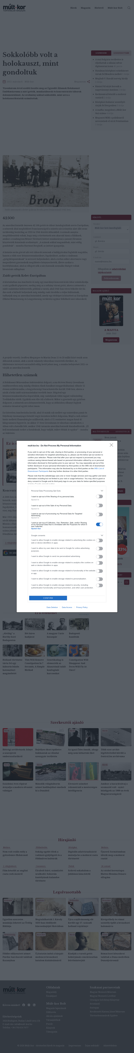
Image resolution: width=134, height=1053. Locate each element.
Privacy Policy (82, 607)
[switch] (99, 496)
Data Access (67, 607)
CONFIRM (48, 598)
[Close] (112, 445)
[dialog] (67, 526)
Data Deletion (52, 607)
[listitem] (67, 490)
